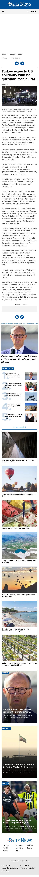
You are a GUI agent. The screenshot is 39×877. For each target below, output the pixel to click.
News (4, 54)
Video (5, 851)
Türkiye (12, 54)
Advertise (5, 871)
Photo (17, 851)
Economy (18, 845)
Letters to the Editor (27, 868)
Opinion (30, 845)
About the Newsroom (10, 868)
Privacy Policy (6, 865)
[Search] (28, 11)
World (5, 848)
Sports (29, 848)
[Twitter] (22, 63)
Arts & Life (19, 848)
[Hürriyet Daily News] (19, 4)
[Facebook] (17, 63)
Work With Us (24, 865)
